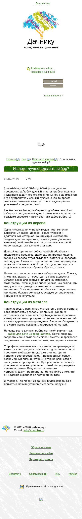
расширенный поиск (43, 72)
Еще (41, 144)
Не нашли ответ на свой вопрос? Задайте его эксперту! (42, 395)
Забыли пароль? (53, 95)
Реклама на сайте (41, 453)
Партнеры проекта (41, 459)
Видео (41, 108)
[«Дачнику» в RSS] (44, 59)
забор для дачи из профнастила (29, 333)
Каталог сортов (41, 132)
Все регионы (43, 3)
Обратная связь (41, 447)
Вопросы (41, 126)
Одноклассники (38, 474)
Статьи (41, 114)
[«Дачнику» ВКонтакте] (31, 59)
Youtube (72, 474)
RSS (57, 474)
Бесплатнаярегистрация (29, 83)
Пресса (41, 120)
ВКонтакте (15, 474)
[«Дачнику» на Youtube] (51, 59)
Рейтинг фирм (41, 138)
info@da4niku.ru (33, 430)
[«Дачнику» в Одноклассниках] (37, 59)
